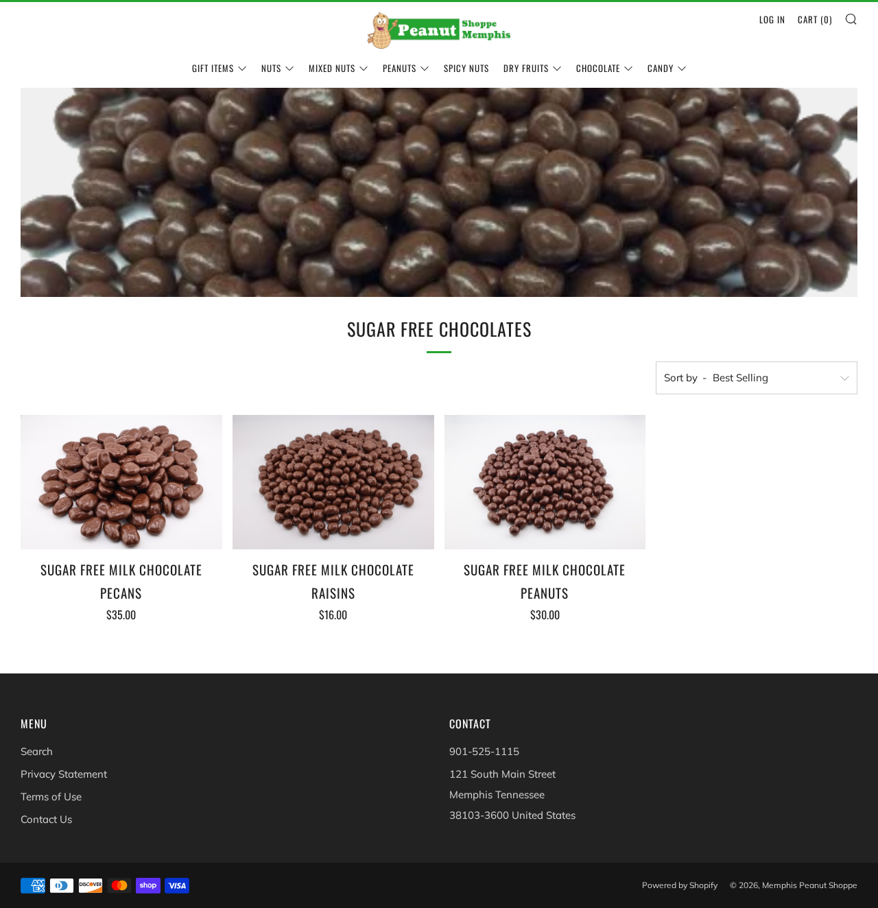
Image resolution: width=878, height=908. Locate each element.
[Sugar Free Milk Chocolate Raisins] (333, 482)
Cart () (815, 19)
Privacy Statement (64, 773)
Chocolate (598, 68)
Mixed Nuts (332, 68)
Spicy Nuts (466, 68)
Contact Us (46, 819)
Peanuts (399, 68)
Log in (772, 19)
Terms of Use (51, 796)
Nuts (271, 68)
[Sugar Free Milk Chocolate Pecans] (121, 482)
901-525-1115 (484, 751)
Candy (661, 68)
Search (37, 751)
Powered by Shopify (679, 885)
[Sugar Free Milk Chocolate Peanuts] (545, 482)
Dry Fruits (526, 68)
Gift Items (213, 68)
